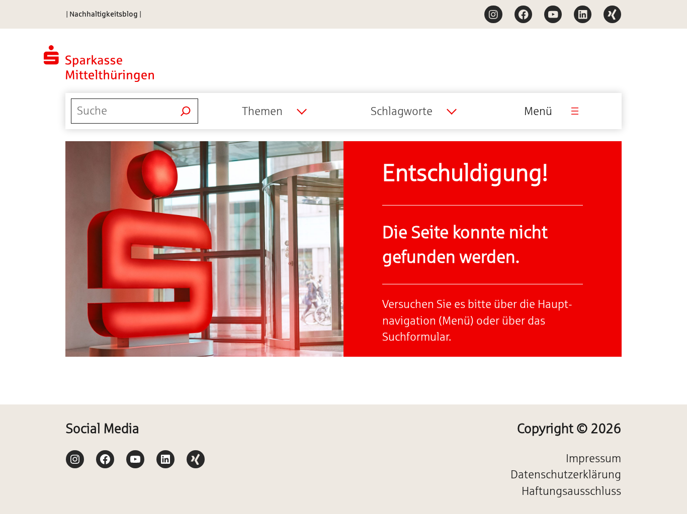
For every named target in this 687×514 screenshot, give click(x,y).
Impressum (593, 458)
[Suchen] (186, 111)
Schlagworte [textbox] (402, 111)
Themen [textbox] (262, 111)
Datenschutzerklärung (565, 474)
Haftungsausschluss (571, 490)
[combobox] (274, 111)
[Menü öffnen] (575, 111)
